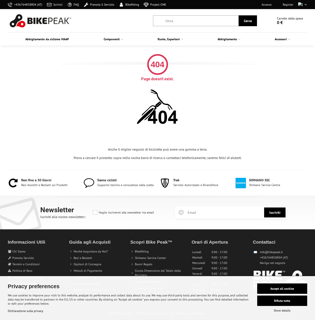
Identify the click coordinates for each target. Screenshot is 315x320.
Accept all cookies (282, 289)
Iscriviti (274, 212)
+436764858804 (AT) (274, 257)
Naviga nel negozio (272, 263)
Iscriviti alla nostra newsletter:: (63, 217)
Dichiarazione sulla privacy (25, 311)
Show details (282, 310)
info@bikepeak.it (271, 252)
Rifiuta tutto (282, 301)
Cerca (248, 21)
